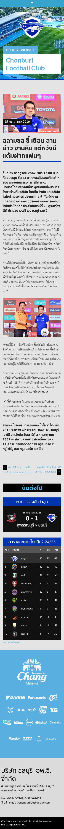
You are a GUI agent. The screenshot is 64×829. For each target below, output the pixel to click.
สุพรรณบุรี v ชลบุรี (32, 525)
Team (15, 549)
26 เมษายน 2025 (32, 512)
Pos (6, 549)
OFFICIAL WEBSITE (20, 50)
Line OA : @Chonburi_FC (13, 824)
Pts (56, 549)
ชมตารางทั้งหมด (11, 642)
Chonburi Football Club (25, 64)
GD (48, 549)
